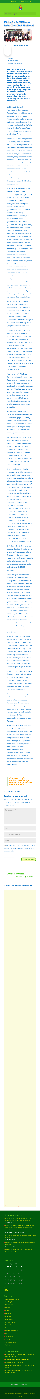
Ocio (6, 1328)
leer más (11, 943)
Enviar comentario (28, 859)
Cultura (10, 58)
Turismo (7, 1345)
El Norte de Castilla (14, 985)
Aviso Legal (23, 1384)
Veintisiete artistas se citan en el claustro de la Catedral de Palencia (20, 1139)
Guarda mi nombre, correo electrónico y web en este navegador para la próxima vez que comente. (19, 848)
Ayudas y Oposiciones (12, 1299)
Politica (5, 859)
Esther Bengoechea (14, 1144)
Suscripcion (14, 1384)
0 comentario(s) (13, 61)
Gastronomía (9, 1319)
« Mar (6, 1290)
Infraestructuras (10, 1322)
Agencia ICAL (12, 1183)
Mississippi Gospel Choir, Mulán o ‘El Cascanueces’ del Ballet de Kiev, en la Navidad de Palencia (18, 979)
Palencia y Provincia (11, 1330)
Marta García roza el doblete (14, 1362)
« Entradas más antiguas (12, 1206)
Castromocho (9, 1305)
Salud (7, 1333)
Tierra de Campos (10, 1342)
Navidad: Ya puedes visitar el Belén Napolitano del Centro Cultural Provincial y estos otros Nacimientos (19, 918)
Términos (7, 859)
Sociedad (8, 1339)
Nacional (8, 1325)
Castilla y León (9, 1302)
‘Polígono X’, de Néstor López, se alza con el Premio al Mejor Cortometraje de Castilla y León (19, 1090)
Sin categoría (9, 1336)
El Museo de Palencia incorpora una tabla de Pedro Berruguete (17, 1179)
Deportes (8, 1313)
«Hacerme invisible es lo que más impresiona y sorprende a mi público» (20, 1235)
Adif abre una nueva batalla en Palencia (17, 1359)
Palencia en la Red (14, 924)
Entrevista (8, 1316)
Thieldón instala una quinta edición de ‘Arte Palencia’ (20, 1045)
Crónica (7, 1308)
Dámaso (7, 1218)
